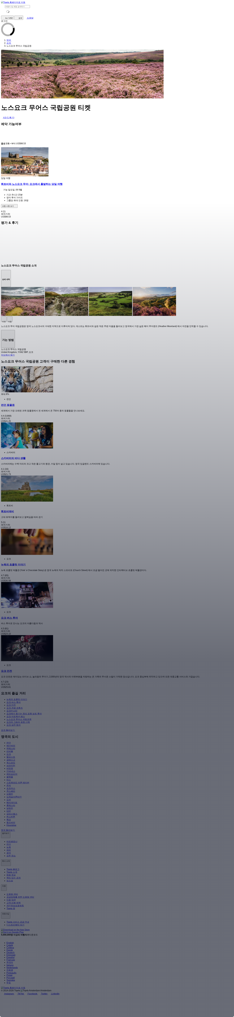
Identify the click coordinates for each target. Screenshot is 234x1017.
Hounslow (11, 825)
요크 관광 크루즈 (14, 708)
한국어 (9, 962)
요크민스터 (11, 711)
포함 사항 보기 (8, 206)
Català (9, 945)
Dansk (9, 950)
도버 (8, 800)
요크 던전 (11, 705)
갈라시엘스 (11, 814)
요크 (8, 754)
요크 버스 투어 (13, 702)
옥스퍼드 (10, 763)
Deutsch (10, 952)
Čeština (10, 948)
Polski (9, 975)
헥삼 (8, 820)
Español (10, 957)
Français (10, 960)
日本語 (9, 970)
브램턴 (9, 794)
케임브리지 (11, 774)
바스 (8, 780)
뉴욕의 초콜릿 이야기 (16, 699)
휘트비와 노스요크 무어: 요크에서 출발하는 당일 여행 (32, 184)
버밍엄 (9, 768)
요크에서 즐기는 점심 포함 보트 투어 (24, 714)
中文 (8, 983)
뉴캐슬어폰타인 (14, 797)
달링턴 (9, 808)
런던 (8, 743)
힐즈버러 (10, 822)
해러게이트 (11, 802)
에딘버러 (10, 746)
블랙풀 (9, 777)
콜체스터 (10, 805)
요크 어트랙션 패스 (15, 716)
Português (11, 973)
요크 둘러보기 (8, 730)
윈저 (8, 785)
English (10, 943)
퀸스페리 (10, 791)
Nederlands (12, 967)
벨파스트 (10, 757)
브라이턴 (10, 765)
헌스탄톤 (10, 817)
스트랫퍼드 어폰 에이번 (17, 783)
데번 (8, 811)
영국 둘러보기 (8, 830)
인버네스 (10, 771)
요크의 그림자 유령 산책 (18, 722)
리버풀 (9, 751)
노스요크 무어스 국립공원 (18, 719)
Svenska (10, 980)
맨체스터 (10, 748)
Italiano (10, 965)
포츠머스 (10, 788)
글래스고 (10, 760)
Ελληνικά (10, 955)
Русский (10, 978)
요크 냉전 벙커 (13, 725)
